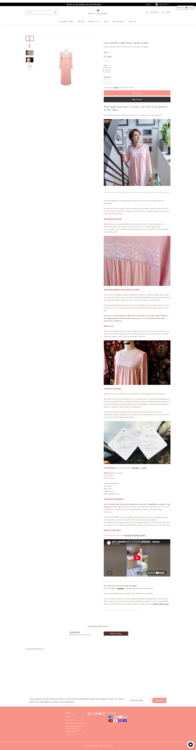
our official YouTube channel (134, 535)
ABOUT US (94, 21)
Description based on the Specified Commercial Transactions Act (75, 729)
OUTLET (132, 21)
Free (106, 70)
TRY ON (81, 21)
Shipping (116, 87)
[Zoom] (66, 66)
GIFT (106, 21)
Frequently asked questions (75, 723)
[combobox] (42, 12)
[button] (185, 7)
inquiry (68, 734)
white (144, 468)
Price (106, 52)
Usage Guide (70, 720)
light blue (135, 468)
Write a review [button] (116, 633)
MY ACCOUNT (119, 21)
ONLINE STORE (67, 21)
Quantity (107, 77)
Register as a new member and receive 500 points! (84, 4)
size (105, 65)
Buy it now (137, 99)
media (68, 716)
